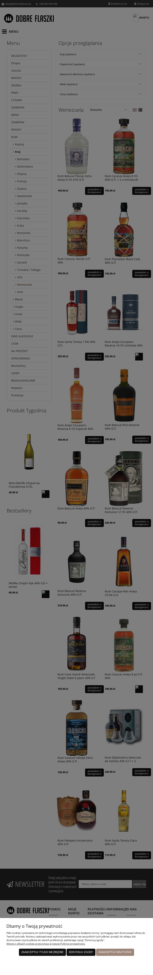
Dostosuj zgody (81, 952)
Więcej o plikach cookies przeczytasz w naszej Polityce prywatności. (45, 943)
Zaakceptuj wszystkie (115, 952)
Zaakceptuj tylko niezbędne (42, 952)
